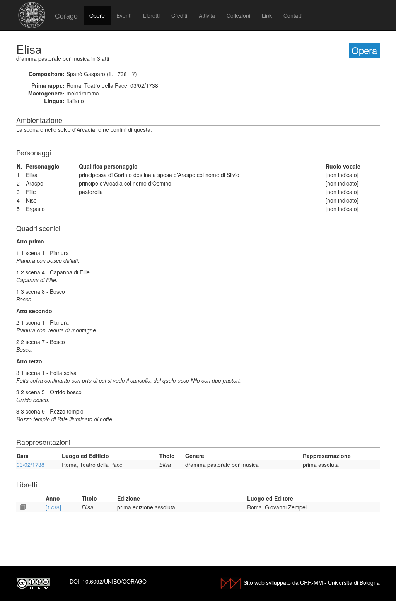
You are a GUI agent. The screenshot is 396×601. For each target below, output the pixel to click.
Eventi (123, 15)
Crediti (179, 15)
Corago (66, 15)
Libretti (151, 15)
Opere (97, 15)
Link (267, 15)
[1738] (53, 507)
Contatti (292, 15)
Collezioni (238, 15)
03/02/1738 (30, 464)
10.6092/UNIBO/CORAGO (114, 581)
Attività (207, 15)
